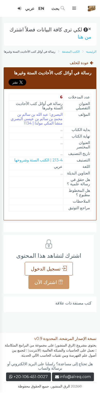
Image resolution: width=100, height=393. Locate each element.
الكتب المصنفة (71, 51)
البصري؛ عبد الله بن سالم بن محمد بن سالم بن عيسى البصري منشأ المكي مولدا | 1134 (37, 118)
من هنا (84, 37)
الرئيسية (91, 51)
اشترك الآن (46, 282)
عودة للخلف (80, 63)
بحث (56, 8)
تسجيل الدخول (46, 269)
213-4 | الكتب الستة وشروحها (38, 160)
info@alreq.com (75, 376)
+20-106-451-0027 (30, 376)
